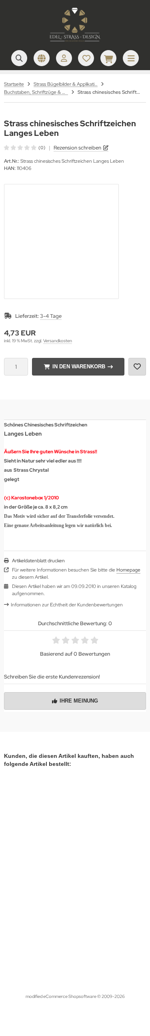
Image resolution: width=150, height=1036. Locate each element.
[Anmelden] (64, 58)
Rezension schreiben (77, 147)
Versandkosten (57, 340)
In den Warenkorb (78, 367)
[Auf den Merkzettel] (137, 366)
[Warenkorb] (108, 58)
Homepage (128, 570)
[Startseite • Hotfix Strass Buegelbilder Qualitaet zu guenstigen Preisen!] (75, 42)
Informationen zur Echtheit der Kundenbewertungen (67, 605)
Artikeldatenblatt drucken (38, 560)
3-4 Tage (51, 316)
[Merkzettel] (86, 58)
